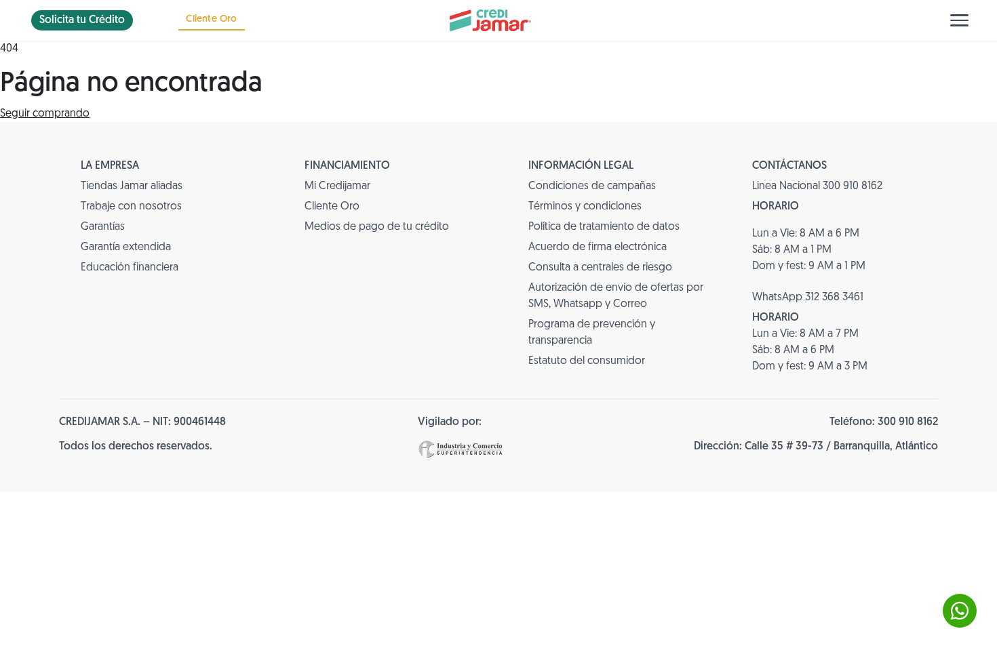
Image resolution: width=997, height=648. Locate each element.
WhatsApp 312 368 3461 (807, 297)
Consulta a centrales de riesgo (600, 267)
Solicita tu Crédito (82, 20)
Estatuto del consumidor (586, 361)
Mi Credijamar (337, 186)
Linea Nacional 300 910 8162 (817, 186)
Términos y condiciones (585, 206)
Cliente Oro (211, 19)
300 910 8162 (908, 422)
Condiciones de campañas (592, 186)
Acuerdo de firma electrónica (597, 247)
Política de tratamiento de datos (604, 227)
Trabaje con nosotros (131, 206)
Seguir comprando (45, 113)
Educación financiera (129, 267)
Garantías (103, 227)
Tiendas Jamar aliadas (131, 186)
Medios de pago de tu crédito (377, 227)
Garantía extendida (126, 247)
